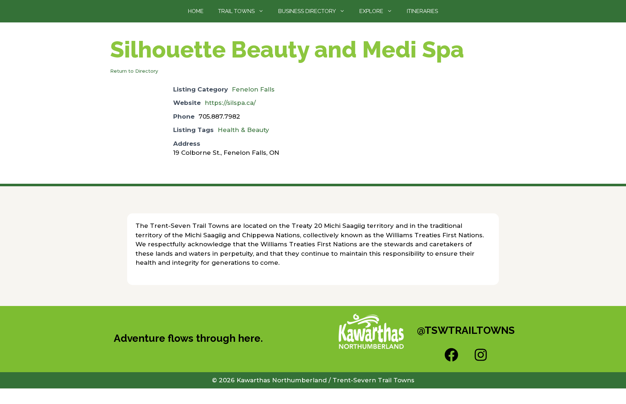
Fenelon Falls (253, 89)
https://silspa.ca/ (230, 102)
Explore (371, 11)
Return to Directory (134, 71)
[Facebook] (451, 355)
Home (196, 11)
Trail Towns (236, 11)
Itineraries (422, 11)
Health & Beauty (243, 129)
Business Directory (307, 11)
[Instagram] (480, 355)
